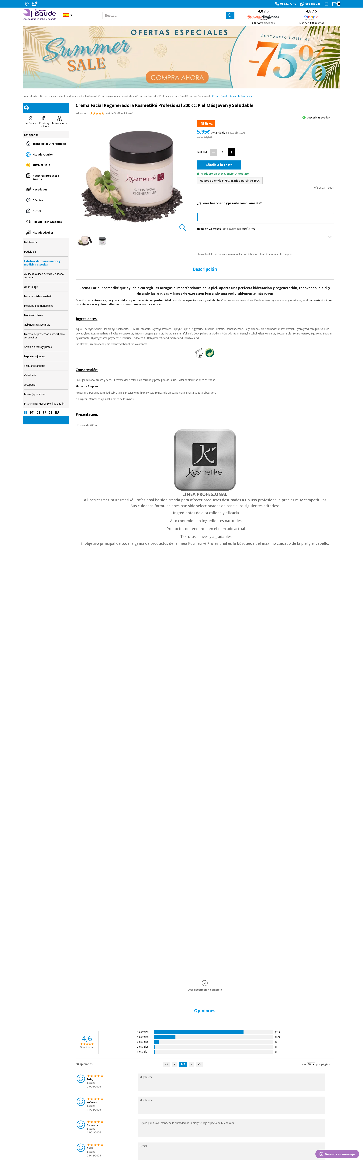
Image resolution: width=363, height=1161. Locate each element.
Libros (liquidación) (46, 394)
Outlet (46, 210)
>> (199, 1064)
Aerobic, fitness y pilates (46, 347)
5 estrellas (142, 1031)
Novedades (46, 189)
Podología (46, 251)
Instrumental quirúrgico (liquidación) (46, 403)
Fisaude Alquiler (46, 232)
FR (44, 412)
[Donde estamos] (27, 4)
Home (26, 96)
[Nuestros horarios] (35, 4)
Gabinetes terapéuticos (46, 324)
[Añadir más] (231, 152)
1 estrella (142, 1051)
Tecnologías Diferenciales (46, 143)
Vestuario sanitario (46, 366)
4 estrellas (142, 1036)
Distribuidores (59, 123)
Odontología (46, 287)
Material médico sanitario (46, 296)
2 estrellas (142, 1046)
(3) (276, 1041)
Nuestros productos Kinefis (46, 177)
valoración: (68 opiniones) (104, 113)
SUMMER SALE (46, 165)
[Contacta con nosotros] (327, 4)
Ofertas (46, 200)
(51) (277, 1031)
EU (57, 412)
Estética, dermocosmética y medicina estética (46, 263)
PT (32, 412)
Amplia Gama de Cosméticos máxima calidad (104, 96)
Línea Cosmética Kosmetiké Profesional (150, 96)
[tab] (30, 122)
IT (50, 412)
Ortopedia (46, 384)
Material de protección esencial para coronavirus (46, 336)
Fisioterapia (46, 242)
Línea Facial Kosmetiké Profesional (192, 96)
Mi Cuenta (31, 123)
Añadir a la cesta (219, 165)
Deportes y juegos (46, 356)
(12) (277, 1036)
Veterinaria (46, 375)
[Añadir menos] (213, 152)
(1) (276, 1046)
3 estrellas (142, 1041)
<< (166, 1064)
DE (38, 412)
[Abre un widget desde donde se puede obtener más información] (337, 1154)
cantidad (202, 152)
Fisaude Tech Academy (46, 221)
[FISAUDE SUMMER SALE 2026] (181, 57)
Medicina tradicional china (46, 305)
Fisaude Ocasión (46, 154)
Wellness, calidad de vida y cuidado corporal (46, 275)
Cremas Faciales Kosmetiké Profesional (232, 96)
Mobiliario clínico (46, 315)
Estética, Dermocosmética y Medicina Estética (54, 96)
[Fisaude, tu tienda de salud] (40, 15)
